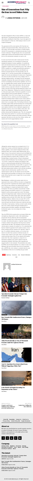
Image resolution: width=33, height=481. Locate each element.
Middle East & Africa (6, 361)
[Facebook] (3, 22)
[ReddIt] (17, 22)
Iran (19, 254)
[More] (24, 22)
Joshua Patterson (13, 18)
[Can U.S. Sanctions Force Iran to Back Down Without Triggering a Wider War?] (16, 355)
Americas (4, 291)
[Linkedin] (13, 22)
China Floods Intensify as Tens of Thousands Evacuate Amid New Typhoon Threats (15, 341)
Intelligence (5, 6)
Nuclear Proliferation (25, 254)
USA (16, 257)
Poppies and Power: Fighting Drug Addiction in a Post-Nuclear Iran (8, 407)
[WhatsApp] (10, 22)
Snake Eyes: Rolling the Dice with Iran (25, 406)
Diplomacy (8, 254)
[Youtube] (20, 438)
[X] (6, 22)
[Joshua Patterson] (3, 17)
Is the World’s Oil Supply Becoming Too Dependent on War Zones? (13, 388)
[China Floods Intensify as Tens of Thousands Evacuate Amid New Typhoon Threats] (16, 331)
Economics (14, 254)
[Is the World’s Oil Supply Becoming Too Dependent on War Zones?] (16, 378)
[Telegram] (20, 22)
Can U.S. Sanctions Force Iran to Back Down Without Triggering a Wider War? (14, 365)
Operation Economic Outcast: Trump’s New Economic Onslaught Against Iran (14, 295)
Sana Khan (4, 321)
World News (4, 314)
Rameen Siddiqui (5, 297)
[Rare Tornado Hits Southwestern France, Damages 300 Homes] (16, 308)
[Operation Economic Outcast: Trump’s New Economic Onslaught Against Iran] (16, 284)
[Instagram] (7, 438)
